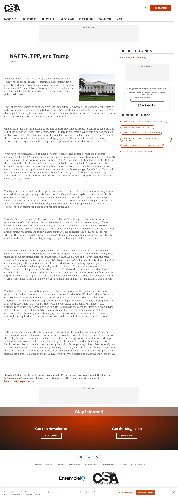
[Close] (174, 492)
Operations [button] (48, 19)
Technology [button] (29, 19)
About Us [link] (37, 465)
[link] (81, 457)
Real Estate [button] (105, 19)
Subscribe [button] (51, 436)
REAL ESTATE (127, 57)
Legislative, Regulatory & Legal (136, 151)
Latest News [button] (11, 19)
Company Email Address (141, 97)
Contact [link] (123, 465)
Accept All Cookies (145, 493)
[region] (89, 492)
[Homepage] (12, 8)
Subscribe (161, 8)
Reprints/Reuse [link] (109, 465)
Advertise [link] (61, 465)
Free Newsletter (147, 105)
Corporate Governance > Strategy (137, 127)
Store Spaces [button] (86, 19)
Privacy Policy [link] (75, 465)
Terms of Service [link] (92, 465)
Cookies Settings (138, 465)
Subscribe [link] (49, 465)
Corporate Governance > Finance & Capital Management (141, 139)
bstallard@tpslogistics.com (19, 381)
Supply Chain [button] (67, 19)
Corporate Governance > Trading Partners (141, 133)
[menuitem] (13, 18)
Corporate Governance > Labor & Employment (142, 146)
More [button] (119, 19)
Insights (141, 57)
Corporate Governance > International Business (143, 121)
